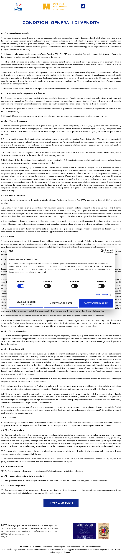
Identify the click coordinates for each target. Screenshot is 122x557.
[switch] (47, 286)
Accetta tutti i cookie (96, 303)
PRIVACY (4, 537)
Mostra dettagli (102, 295)
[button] (61, 503)
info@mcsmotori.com (42, 531)
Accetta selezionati (61, 303)
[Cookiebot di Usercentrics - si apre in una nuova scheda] (102, 251)
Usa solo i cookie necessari (26, 303)
